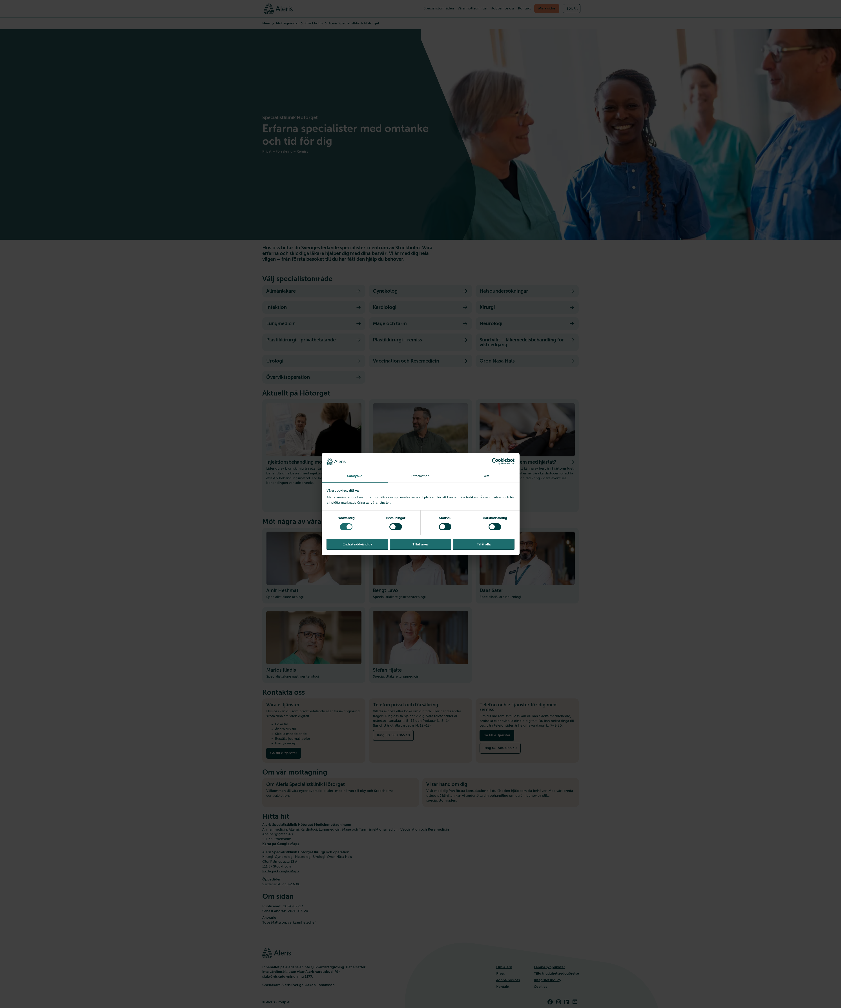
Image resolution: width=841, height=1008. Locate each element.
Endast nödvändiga (357, 544)
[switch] (395, 526)
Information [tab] (420, 476)
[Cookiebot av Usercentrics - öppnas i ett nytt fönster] (495, 461)
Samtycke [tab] (354, 476)
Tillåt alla (484, 544)
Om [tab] (486, 476)
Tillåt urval (420, 544)
